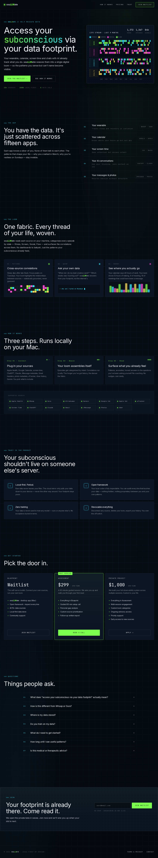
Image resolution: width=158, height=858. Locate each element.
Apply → (129, 633)
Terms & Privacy (135, 852)
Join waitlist (145, 4)
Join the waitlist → (17, 79)
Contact (150, 852)
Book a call (79, 633)
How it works (106, 4)
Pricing (119, 4)
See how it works (43, 79)
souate (12, 4)
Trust (129, 4)
